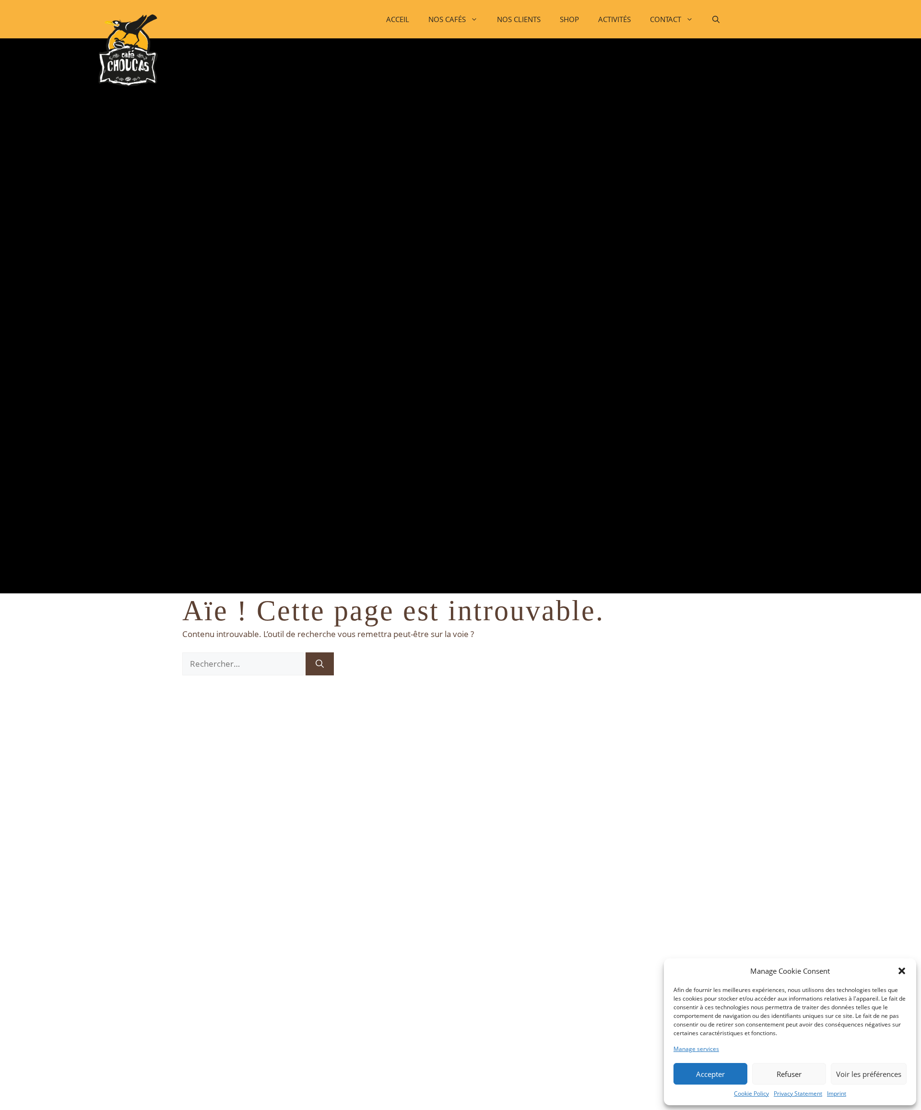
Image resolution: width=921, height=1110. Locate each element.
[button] (902, 971)
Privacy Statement (798, 1093)
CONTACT (665, 19)
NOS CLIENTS (519, 19)
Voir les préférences (868, 1074)
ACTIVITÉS (614, 19)
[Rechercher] (320, 663)
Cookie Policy (751, 1093)
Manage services (696, 1049)
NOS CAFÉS (447, 19)
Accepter (710, 1074)
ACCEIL (397, 19)
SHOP (569, 19)
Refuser (789, 1074)
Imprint (836, 1093)
